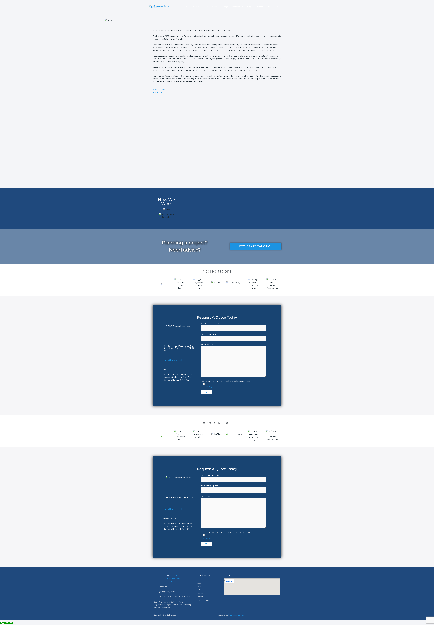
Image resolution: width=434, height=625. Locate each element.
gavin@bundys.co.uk (172, 360)
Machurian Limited (236, 615)
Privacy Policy (206, 386)
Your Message (207, 344)
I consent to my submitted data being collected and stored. (226, 381)
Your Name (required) (210, 324)
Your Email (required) (210, 334)
